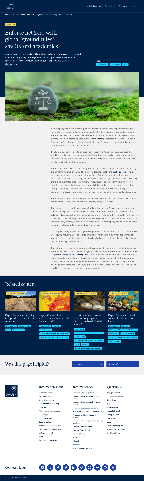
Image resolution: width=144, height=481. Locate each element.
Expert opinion (115, 64)
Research (108, 6)
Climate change (102, 64)
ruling (59, 234)
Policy (125, 64)
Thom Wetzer (97, 138)
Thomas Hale (95, 158)
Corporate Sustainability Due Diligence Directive (74, 254)
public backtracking (122, 171)
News (101, 6)
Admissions (92, 6)
